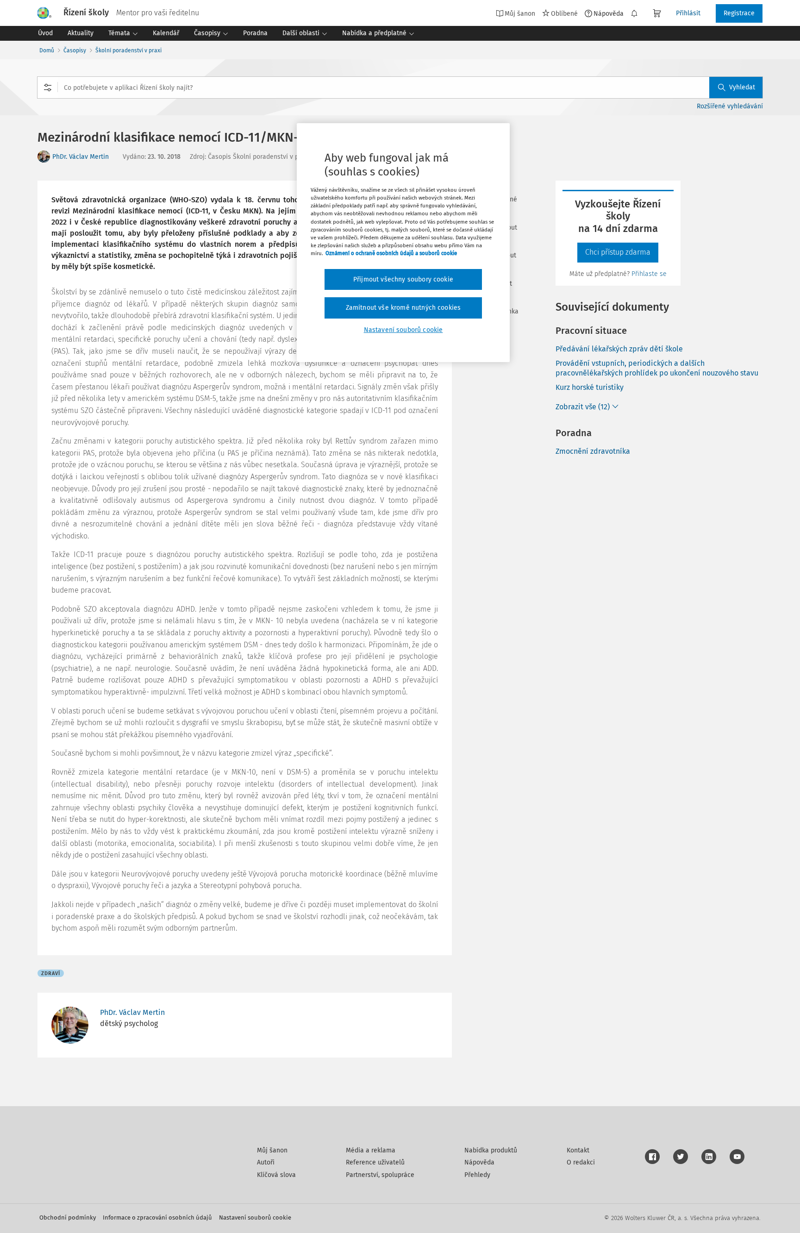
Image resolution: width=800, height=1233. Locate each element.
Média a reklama (370, 1150)
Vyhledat (742, 87)
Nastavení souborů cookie (255, 1217)
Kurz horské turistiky (590, 387)
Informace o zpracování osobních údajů (157, 1217)
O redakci (581, 1162)
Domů (46, 50)
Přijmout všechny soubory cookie (403, 279)
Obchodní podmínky (67, 1217)
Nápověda (609, 13)
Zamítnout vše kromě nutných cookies (403, 308)
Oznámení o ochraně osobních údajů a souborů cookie (391, 253)
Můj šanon (272, 1150)
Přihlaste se (649, 274)
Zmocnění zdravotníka (593, 451)
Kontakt (578, 1150)
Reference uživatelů (375, 1162)
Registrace (739, 13)
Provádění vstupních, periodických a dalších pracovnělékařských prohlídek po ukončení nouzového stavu (657, 368)
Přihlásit (688, 13)
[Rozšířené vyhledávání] (48, 87)
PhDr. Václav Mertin (80, 157)
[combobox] (400, 87)
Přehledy (477, 1175)
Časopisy (74, 50)
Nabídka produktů (490, 1150)
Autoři (266, 1162)
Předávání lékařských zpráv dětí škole (619, 348)
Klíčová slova (276, 1175)
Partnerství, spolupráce (380, 1175)
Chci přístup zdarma (617, 252)
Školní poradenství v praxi (128, 50)
